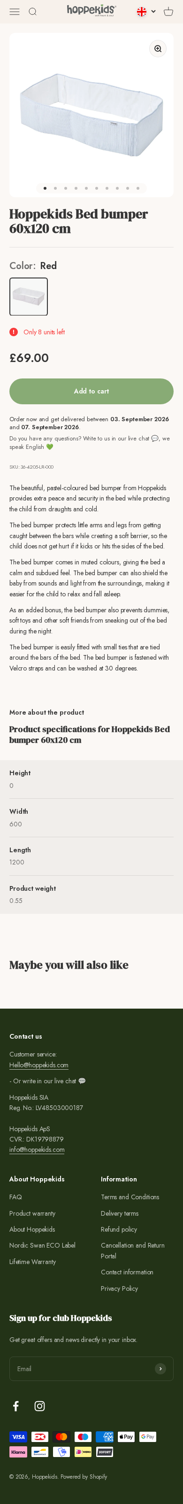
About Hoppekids (32, 1229)
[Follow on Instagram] (39, 1406)
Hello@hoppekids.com (39, 1065)
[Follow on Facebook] (15, 1406)
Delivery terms (119, 1213)
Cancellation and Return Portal (133, 1250)
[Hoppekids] (91, 11)
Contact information (127, 1272)
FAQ (15, 1197)
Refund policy (119, 1229)
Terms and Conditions (130, 1197)
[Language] (146, 11)
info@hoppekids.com (36, 1149)
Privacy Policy (119, 1288)
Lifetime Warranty (32, 1261)
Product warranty (32, 1213)
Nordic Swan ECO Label (42, 1245)
